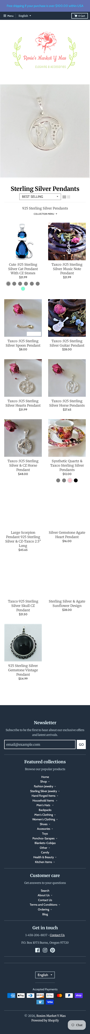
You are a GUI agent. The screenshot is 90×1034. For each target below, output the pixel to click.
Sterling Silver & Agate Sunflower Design (67, 603)
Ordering (43, 909)
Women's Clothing (43, 819)
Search (45, 890)
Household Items (43, 800)
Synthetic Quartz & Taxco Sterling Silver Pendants (67, 465)
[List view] (68, 197)
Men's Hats (43, 805)
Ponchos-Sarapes (43, 838)
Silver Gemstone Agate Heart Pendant (67, 534)
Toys (45, 833)
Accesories (43, 829)
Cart (81, 15)
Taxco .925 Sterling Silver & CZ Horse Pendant (23, 465)
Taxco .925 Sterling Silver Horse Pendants (67, 403)
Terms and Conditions (43, 904)
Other (43, 848)
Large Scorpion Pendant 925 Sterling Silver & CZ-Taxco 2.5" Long (23, 539)
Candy (45, 852)
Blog (45, 914)
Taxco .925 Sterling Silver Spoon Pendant (23, 343)
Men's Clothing (43, 815)
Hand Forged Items (43, 796)
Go (81, 745)
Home (45, 777)
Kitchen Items (43, 862)
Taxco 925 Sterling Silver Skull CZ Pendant (23, 605)
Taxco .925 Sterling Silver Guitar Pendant (67, 343)
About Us (44, 895)
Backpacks (45, 810)
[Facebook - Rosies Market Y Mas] (37, 950)
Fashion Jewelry (43, 786)
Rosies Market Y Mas (51, 1016)
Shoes (44, 824)
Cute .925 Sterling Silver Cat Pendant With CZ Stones (23, 268)
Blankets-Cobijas (45, 843)
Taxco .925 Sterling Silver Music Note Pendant (66, 268)
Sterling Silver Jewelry (43, 791)
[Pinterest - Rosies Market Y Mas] (52, 950)
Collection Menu (44, 213)
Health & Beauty (43, 857)
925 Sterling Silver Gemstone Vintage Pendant (23, 670)
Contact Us (45, 900)
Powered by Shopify (45, 1020)
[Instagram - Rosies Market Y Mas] (45, 950)
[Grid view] (64, 197)
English (23, 15)
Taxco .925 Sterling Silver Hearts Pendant (23, 403)
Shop (43, 781)
